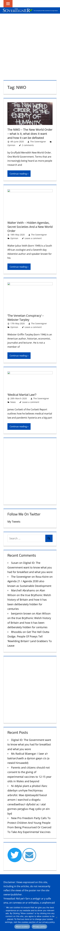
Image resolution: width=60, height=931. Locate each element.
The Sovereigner (38, 141)
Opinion (11, 145)
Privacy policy (39, 926)
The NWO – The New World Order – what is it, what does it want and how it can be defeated (29, 134)
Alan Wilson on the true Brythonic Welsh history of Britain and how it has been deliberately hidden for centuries (29, 600)
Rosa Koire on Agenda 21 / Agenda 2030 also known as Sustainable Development (30, 581)
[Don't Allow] (56, 917)
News (13, 402)
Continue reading (18, 173)
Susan (14, 563)
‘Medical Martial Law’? (21, 395)
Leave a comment (33, 238)
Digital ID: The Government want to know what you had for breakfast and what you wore (30, 567)
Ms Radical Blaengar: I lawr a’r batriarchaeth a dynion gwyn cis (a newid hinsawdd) (28, 758)
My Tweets (13, 521)
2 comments (28, 145)
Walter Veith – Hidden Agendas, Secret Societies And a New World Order (30, 227)
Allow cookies (22, 926)
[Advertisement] (30, 45)
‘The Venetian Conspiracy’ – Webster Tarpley (25, 318)
